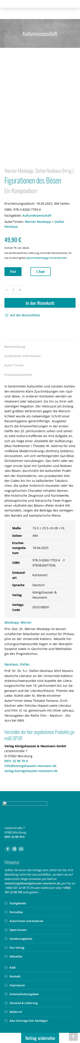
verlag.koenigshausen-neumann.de (31, 771)
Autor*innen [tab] (14, 365)
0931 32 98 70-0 (16, 761)
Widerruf (16, 1012)
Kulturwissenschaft (37, 215)
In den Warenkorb (40, 303)
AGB (13, 967)
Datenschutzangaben (24, 994)
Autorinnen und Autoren (26, 921)
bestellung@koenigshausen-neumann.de (32, 883)
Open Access (18, 930)
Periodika (16, 912)
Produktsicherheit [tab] (18, 375)
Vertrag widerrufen (40, 1038)
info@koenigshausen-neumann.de (30, 766)
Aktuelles (16, 956)
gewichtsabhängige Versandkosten (47, 257)
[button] (22, 315)
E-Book (40, 271)
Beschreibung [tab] (14, 346)
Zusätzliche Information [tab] (22, 356)
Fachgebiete (18, 903)
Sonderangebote (21, 939)
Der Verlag (17, 948)
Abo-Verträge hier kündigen (29, 1021)
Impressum (17, 985)
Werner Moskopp (38, 222)
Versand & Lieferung (24, 1003)
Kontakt (15, 976)
